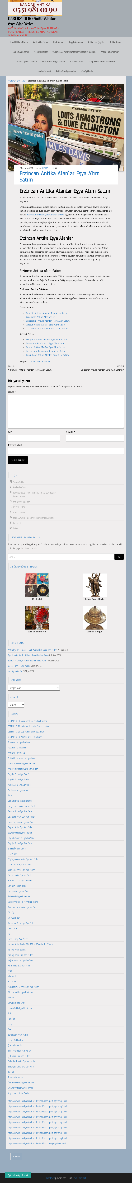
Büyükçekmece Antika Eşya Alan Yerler (23, 859)
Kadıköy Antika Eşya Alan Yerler (20, 954)
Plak (9, 1013)
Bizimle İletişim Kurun (17, 848)
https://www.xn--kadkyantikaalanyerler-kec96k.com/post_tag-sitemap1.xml (37, 1100)
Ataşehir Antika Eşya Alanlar (18, 779)
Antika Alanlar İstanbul (16, 752)
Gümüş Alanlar (87, 71)
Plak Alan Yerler (77, 61)
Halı (9, 933)
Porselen (11, 1018)
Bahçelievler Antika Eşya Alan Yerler (22, 806)
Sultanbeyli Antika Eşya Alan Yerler (21, 1061)
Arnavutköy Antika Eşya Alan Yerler (21, 763)
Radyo (10, 1024)
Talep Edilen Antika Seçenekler (101, 61)
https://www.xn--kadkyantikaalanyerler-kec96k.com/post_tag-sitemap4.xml (37, 1116)
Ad (10, 432)
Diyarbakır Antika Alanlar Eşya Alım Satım (48, 320)
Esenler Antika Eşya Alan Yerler (20, 875)
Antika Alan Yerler (21, 51)
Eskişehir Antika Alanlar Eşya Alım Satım (46, 339)
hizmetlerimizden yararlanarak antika (45, 214)
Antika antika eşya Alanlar (53, 61)
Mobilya (11, 997)
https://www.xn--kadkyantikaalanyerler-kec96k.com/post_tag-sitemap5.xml (37, 1122)
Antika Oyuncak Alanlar (27, 61)
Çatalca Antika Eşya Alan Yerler (20, 864)
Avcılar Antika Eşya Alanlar (18, 790)
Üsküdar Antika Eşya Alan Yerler (20, 1087)
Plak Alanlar (58, 42)
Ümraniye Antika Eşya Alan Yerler (21, 1082)
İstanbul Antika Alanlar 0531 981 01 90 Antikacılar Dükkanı (30, 944)
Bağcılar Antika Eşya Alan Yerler (20, 800)
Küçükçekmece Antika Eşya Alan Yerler (23, 986)
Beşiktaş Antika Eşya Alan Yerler (20, 827)
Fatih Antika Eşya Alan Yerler (19, 896)
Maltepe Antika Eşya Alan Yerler (20, 992)
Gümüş (11, 912)
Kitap (10, 970)
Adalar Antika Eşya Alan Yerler (19, 742)
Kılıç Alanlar (12, 981)
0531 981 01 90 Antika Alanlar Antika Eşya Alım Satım (28, 726)
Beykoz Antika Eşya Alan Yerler (20, 832)
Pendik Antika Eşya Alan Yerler (20, 1008)
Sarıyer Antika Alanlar (16, 1040)
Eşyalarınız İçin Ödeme (17, 885)
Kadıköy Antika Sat (15, 671)
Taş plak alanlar (76, 42)
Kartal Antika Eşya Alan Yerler (19, 965)
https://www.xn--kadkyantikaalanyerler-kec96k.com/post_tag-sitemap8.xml (37, 1138)
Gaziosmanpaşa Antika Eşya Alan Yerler (23, 907)
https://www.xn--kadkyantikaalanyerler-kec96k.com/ (33, 517)
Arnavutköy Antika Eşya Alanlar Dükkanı (23, 768)
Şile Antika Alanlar (15, 1045)
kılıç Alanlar (12, 976)
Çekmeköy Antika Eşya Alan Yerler (21, 869)
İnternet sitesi (15, 445)
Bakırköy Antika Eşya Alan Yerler (20, 811)
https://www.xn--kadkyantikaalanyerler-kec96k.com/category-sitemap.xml (37, 1143)
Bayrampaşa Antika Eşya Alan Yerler (21, 822)
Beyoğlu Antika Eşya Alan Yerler (20, 843)
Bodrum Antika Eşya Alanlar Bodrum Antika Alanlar (27, 660)
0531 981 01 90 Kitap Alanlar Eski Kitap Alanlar (26, 731)
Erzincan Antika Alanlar (39, 361)
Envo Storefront (79, 1177)
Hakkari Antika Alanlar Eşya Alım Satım (45, 351)
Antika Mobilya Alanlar (66, 71)
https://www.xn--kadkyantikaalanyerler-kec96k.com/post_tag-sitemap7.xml (37, 1132)
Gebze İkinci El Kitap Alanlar (19, 665)
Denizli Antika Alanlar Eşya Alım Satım (46, 313)
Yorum (12, 391)
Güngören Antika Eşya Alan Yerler (21, 923)
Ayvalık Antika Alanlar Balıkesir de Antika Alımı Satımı (28, 655)
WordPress (50, 1177)
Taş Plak (11, 1071)
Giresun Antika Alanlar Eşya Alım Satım (45, 324)
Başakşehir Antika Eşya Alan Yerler (21, 816)
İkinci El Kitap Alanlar (19, 42)
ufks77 (45, 168)
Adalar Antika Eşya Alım (17, 747)
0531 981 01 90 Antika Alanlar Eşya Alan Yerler (32, 21)
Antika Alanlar (116, 42)
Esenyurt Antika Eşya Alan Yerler (20, 880)
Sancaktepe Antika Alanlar (18, 1034)
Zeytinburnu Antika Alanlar (18, 1093)
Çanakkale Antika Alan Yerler (40, 317)
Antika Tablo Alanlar (109, 51)
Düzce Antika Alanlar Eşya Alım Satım (45, 343)
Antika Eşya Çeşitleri (96, 42)
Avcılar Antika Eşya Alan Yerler (19, 784)
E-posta (70, 432)
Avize (10, 795)
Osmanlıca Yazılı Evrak (16, 1002)
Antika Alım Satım (40, 42)
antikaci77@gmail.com (21, 501)
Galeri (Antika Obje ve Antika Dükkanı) (23, 901)
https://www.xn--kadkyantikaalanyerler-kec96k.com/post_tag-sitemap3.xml (37, 1111)
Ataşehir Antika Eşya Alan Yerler (20, 774)
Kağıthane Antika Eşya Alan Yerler (21, 960)
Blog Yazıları (21, 80)
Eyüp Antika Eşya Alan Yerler (19, 891)
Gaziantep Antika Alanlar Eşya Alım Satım (46, 328)
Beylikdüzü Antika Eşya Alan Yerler (21, 837)
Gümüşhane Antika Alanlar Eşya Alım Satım (47, 355)
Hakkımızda (12, 928)
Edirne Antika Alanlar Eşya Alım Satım (45, 347)
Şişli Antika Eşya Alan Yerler (18, 1055)
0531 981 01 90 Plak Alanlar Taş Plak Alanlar (25, 736)
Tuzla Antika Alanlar (15, 1077)
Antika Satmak (44, 71)
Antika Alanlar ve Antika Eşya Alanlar (22, 758)
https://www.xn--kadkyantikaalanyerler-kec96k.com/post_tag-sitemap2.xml (37, 1106)
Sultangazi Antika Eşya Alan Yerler (21, 1066)
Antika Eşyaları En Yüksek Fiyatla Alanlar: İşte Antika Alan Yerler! (32, 649)
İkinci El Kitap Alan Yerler (18, 939)
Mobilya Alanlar (41, 51)
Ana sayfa (11, 80)
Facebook (17, 523)
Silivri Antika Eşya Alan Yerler (19, 1050)
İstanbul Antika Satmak (16, 949)
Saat (9, 1029)
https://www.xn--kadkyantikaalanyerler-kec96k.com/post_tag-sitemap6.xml (37, 1127)
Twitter (16, 528)
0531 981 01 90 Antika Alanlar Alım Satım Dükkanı (74, 51)
